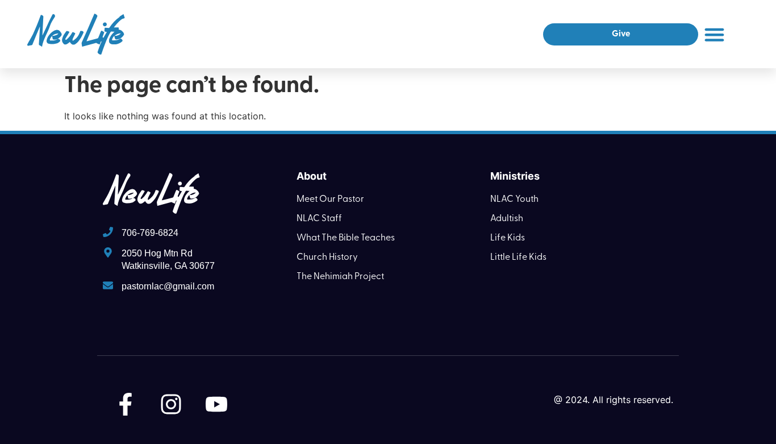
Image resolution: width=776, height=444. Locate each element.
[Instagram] (171, 404)
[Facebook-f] (125, 404)
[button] (714, 34)
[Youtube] (216, 404)
